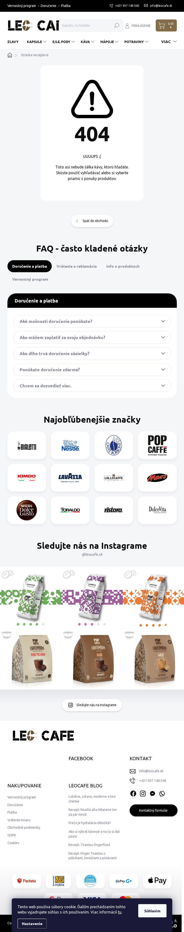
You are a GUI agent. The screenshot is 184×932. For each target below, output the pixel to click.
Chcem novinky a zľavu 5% (92, 484)
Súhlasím (152, 910)
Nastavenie (32, 923)
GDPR (92, 495)
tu (119, 912)
